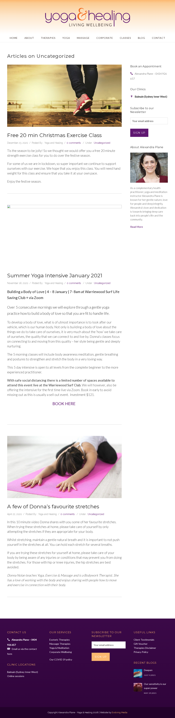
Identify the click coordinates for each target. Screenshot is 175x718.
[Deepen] (138, 673)
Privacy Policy (141, 652)
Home (14, 37)
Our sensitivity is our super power (155, 685)
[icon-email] (9, 648)
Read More (136, 226)
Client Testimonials (144, 639)
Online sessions (15, 676)
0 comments (74, 142)
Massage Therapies (59, 643)
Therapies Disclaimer (145, 647)
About (29, 37)
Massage (83, 37)
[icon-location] (132, 96)
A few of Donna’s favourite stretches (53, 506)
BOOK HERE (64, 403)
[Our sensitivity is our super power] (138, 687)
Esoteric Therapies (59, 639)
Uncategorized (102, 142)
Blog (141, 37)
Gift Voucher (140, 643)
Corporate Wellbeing (60, 652)
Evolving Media (119, 712)
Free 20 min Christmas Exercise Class (54, 135)
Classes (125, 37)
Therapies (48, 37)
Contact (158, 37)
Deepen (148, 670)
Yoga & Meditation (59, 647)
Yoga (66, 37)
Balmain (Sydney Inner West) (22, 671)
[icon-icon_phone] (132, 73)
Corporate (104, 37)
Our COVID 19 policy (60, 659)
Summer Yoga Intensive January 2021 (54, 275)
